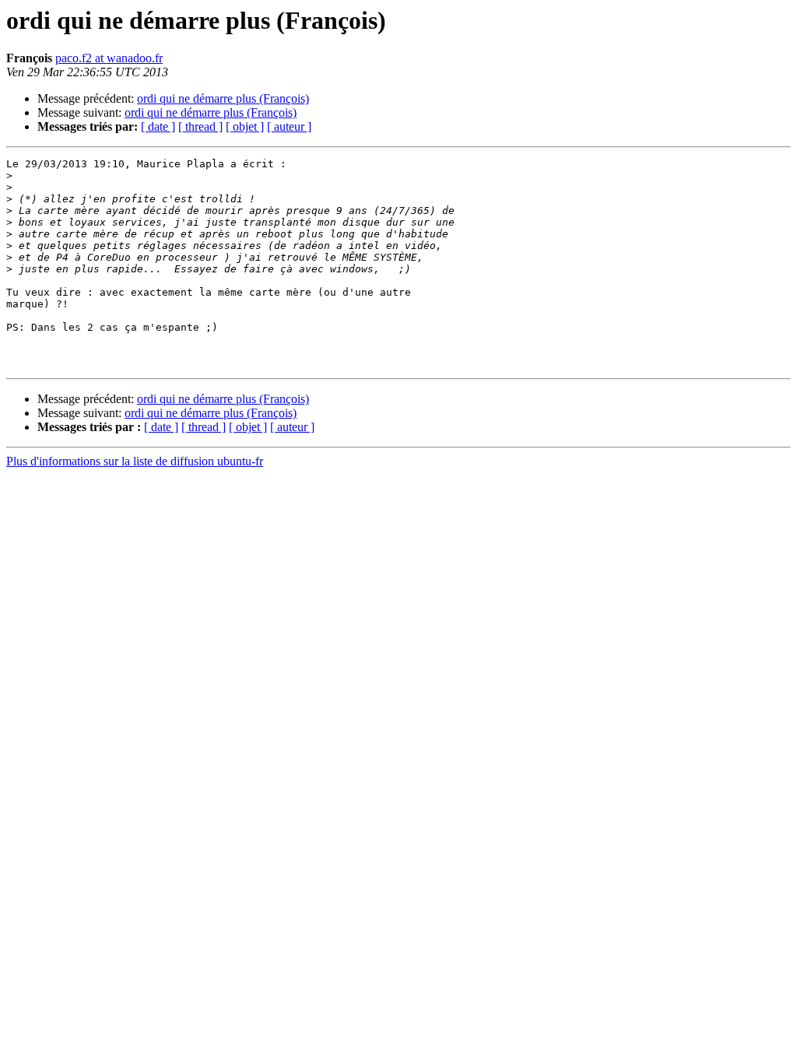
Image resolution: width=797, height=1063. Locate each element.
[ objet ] (245, 126)
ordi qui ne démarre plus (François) (223, 98)
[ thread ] (200, 126)
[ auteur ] (289, 126)
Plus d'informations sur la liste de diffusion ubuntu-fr (134, 461)
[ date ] (158, 126)
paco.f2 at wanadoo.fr (109, 58)
